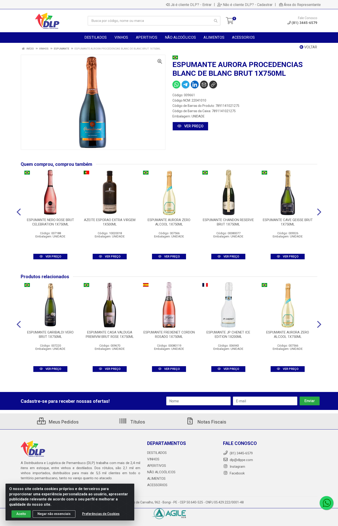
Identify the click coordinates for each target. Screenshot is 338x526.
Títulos (137, 422)
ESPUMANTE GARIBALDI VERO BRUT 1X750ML (50, 334)
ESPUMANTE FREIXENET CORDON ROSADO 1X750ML (169, 334)
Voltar (310, 47)
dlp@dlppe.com (241, 460)
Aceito (21, 514)
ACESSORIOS (157, 485)
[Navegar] (18, 212)
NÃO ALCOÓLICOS (161, 472)
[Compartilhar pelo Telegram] (185, 84)
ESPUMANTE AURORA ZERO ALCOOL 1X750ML (169, 222)
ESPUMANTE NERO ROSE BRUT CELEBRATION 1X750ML (50, 222)
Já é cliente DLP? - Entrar (191, 4)
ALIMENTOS (156, 478)
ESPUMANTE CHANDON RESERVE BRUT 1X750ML (228, 222)
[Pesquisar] (216, 21)
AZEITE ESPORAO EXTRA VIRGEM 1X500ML (109, 222)
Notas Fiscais (211, 422)
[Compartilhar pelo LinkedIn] (195, 84)
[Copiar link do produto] (213, 84)
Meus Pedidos (63, 422)
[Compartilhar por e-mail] (204, 84)
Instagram (237, 467)
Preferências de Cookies (101, 514)
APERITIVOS (156, 466)
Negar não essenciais (54, 514)
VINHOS (153, 459)
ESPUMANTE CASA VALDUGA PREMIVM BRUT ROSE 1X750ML (110, 334)
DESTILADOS (157, 453)
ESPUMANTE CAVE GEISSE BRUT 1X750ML (288, 222)
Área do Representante (302, 4)
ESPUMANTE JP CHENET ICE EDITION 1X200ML (228, 334)
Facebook (237, 473)
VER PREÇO (193, 126)
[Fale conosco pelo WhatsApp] (326, 503)
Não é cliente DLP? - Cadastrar (247, 4)
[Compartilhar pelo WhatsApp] (176, 84)
